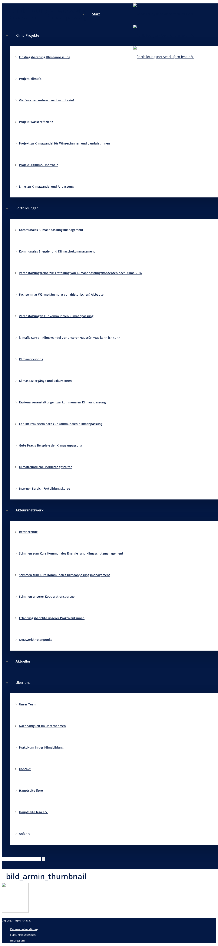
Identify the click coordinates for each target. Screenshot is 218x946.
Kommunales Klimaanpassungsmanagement (51, 230)
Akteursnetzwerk (29, 510)
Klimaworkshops (31, 359)
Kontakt (25, 769)
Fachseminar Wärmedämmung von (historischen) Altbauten (62, 294)
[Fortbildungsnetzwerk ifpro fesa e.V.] (163, 35)
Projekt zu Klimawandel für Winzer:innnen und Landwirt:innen (64, 143)
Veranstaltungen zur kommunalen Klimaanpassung (56, 316)
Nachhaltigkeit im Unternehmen (42, 726)
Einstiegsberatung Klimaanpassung (44, 57)
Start (96, 14)
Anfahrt (24, 834)
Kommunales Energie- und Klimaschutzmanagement (57, 251)
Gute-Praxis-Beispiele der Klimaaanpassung (50, 445)
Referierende (28, 532)
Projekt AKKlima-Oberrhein (38, 165)
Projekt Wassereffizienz (36, 122)
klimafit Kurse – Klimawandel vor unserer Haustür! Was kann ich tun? (69, 338)
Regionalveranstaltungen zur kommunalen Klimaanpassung (62, 402)
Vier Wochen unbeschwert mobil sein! (46, 100)
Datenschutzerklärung (24, 929)
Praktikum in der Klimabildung (41, 747)
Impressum (17, 940)
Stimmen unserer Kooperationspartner (47, 596)
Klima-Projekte (27, 35)
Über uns (23, 682)
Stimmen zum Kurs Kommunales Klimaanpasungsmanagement (64, 575)
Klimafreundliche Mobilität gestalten (45, 467)
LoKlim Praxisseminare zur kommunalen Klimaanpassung (60, 424)
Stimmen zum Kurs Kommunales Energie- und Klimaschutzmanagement (71, 553)
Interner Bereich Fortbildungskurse (44, 488)
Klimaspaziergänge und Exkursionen (45, 381)
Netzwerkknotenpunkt (35, 640)
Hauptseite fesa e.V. (33, 812)
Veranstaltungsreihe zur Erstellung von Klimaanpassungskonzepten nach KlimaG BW (80, 273)
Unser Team (27, 704)
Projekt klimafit (30, 79)
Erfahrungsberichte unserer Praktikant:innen (52, 618)
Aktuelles (23, 661)
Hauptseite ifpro (31, 790)
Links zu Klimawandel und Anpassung (46, 186)
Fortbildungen (27, 208)
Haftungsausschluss (23, 935)
